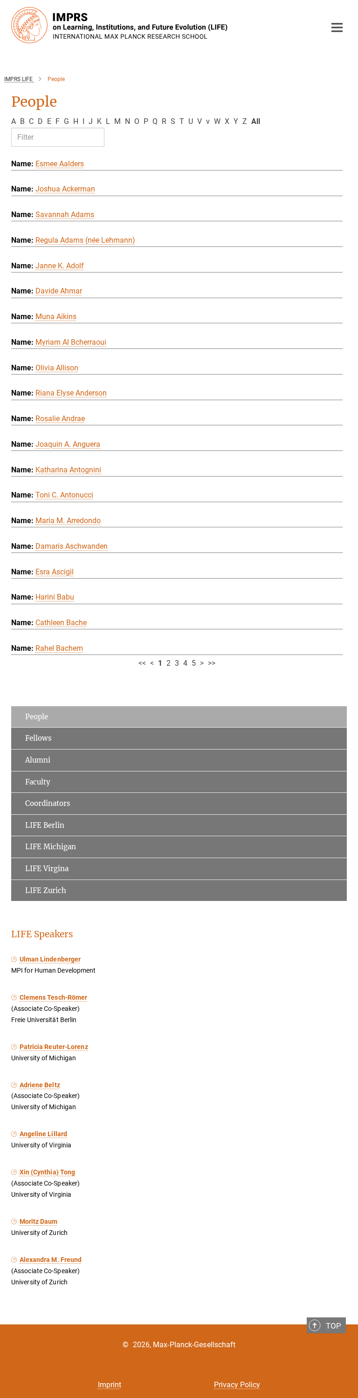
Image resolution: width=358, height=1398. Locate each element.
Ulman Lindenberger (50, 959)
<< (142, 663)
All (255, 121)
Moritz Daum (39, 1221)
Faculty (37, 781)
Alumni (37, 760)
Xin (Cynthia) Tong (47, 1172)
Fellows (38, 738)
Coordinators (47, 803)
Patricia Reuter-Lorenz (54, 1046)
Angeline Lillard (43, 1134)
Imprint (109, 1384)
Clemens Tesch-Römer (53, 997)
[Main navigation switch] (337, 27)
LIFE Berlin (44, 825)
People (36, 716)
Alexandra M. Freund (51, 1259)
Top (333, 1325)
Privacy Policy (237, 1384)
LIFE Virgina (47, 868)
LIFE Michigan (50, 846)
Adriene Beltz (40, 1085)
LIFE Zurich (45, 890)
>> (211, 663)
